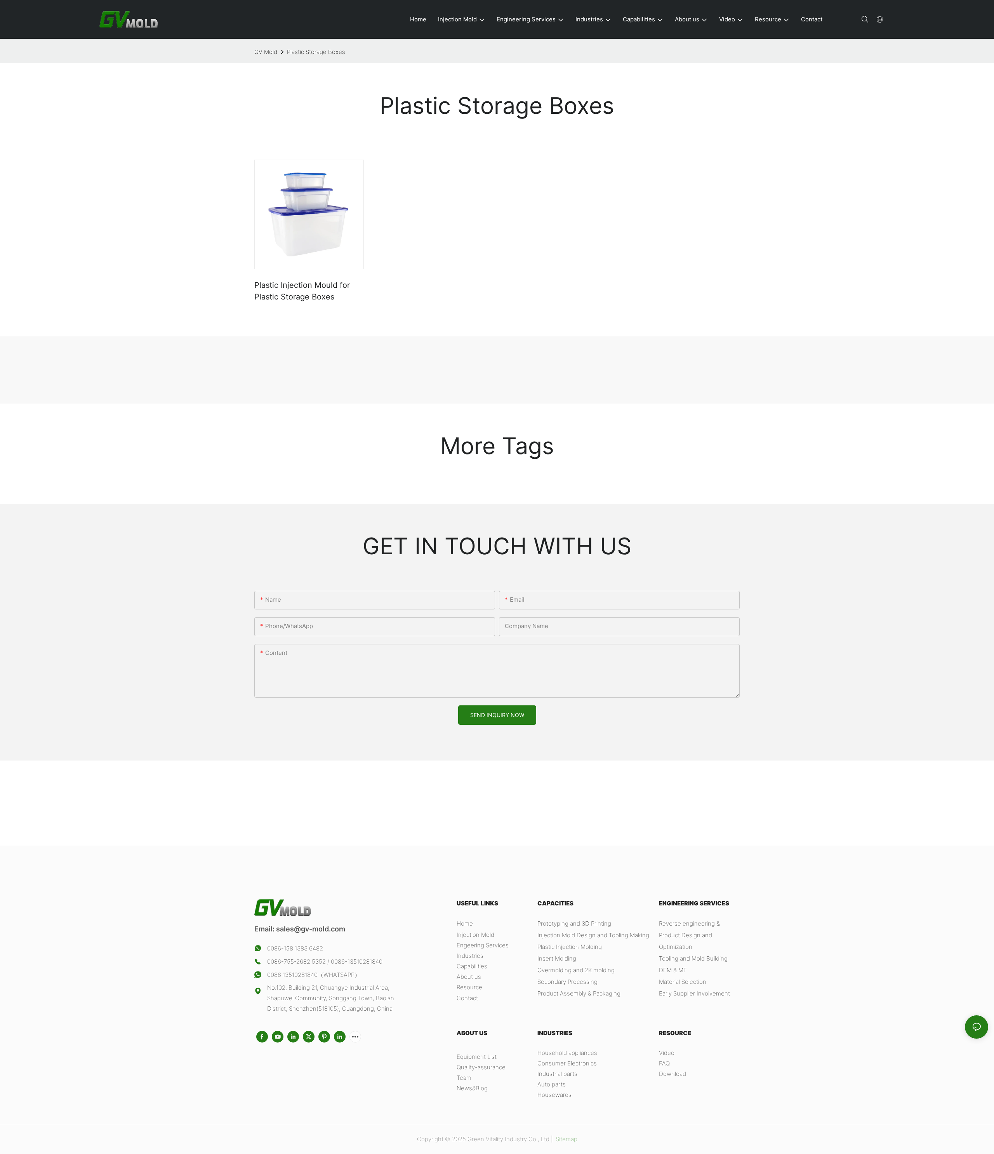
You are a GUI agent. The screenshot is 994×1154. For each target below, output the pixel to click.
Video (666, 1053)
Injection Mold (475, 934)
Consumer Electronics (567, 1063)
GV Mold (265, 52)
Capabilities (472, 966)
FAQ (664, 1063)
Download (672, 1073)
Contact (467, 998)
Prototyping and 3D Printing (574, 923)
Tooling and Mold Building (693, 958)
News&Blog (472, 1088)
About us (469, 976)
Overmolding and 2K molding (576, 970)
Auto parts (551, 1084)
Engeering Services (483, 945)
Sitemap (565, 1139)
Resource (469, 987)
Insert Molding (556, 958)
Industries (470, 955)
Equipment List (477, 1056)
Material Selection (682, 981)
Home (465, 923)
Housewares (554, 1094)
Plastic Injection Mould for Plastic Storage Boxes (302, 290)
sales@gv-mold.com (310, 929)
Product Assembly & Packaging (578, 993)
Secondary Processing (567, 981)
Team (464, 1077)
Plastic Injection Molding (569, 946)
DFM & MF (673, 970)
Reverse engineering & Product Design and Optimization (689, 935)
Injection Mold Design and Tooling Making (593, 935)
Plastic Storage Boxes (316, 52)
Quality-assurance (481, 1067)
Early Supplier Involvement (694, 993)
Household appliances (567, 1053)
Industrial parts (557, 1073)
